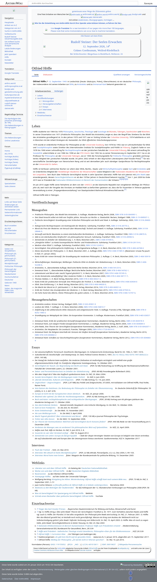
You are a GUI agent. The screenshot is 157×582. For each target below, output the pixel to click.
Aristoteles (81, 84)
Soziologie (102, 131)
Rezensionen (40, 474)
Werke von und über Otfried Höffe (49, 471)
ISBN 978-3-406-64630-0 (95, 284)
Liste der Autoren (86, 550)
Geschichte (79, 131)
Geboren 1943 (10, 282)
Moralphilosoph (11, 263)
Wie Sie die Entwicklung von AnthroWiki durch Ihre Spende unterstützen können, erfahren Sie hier (78, 23)
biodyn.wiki (137, 14)
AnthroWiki (14, 3)
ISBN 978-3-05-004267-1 (140, 326)
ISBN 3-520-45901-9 (87, 304)
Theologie (89, 131)
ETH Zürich (85, 153)
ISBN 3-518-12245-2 (94, 245)
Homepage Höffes (43, 476)
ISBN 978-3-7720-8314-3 (103, 329)
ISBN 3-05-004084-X (136, 323)
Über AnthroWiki (21, 578)
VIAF (104, 544)
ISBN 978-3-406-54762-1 (118, 270)
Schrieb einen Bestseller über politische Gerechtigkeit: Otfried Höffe (64, 496)
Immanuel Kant (99, 84)
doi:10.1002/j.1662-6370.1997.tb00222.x (130, 354)
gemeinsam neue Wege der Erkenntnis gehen (91, 11)
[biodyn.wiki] (126, 14)
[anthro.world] (101, 14)
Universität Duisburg (95, 144)
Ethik (71, 84)
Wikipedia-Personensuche (130, 544)
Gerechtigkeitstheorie (64, 177)
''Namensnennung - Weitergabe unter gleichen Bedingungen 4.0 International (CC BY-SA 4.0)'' (77, 569)
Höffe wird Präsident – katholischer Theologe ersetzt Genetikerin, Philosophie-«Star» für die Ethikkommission (84, 531)
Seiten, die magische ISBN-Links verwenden (13, 290)
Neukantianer (10, 274)
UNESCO (88, 184)
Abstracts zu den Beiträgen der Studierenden (54, 487)
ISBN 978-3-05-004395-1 (126, 214)
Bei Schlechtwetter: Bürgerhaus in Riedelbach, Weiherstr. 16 (96, 54)
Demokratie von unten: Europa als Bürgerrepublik (56, 435)
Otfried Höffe (93, 548)
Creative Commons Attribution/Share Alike (48, 550)
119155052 (61, 544)
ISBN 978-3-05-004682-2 (45, 335)
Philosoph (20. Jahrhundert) (11, 254)
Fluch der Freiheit (42, 450)
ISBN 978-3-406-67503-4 (119, 290)
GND (53, 544)
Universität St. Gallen (48, 164)
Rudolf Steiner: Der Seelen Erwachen (96, 42)
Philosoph (136, 81)
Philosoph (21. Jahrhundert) (11, 259)
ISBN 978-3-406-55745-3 (115, 273)
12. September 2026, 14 (96, 46)
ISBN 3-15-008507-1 (140, 217)
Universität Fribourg (117, 150)
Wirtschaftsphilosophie (113, 169)
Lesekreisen (83, 20)
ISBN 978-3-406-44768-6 (133, 248)
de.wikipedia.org (123, 548)
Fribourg (126, 147)
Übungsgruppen (96, 20)
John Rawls (141, 174)
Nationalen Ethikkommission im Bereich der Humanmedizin (82, 180)
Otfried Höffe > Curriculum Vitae (52, 534)
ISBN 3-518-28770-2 (120, 225)
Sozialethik (37, 153)
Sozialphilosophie (44, 147)
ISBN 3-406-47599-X (104, 239)
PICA (70, 544)
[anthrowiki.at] (75, 14)
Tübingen (121, 131)
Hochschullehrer (12, 277)
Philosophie (68, 131)
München (146, 131)
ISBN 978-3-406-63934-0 (126, 281)
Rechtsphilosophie (73, 150)
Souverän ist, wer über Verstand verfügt (51, 433)
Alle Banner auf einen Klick (91, 36)
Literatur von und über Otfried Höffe (50, 468)
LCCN (85, 544)
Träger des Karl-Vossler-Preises (52, 509)
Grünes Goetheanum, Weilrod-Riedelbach (96, 50)
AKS (76, 544)
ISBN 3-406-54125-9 (112, 267)
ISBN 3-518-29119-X (131, 242)
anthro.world (113, 14)
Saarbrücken (131, 131)
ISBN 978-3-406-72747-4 (124, 293)
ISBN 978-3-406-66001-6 (110, 287)
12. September (55, 81)
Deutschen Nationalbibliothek (94, 468)
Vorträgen (108, 20)
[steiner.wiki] (86, 17)
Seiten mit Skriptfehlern (10, 250)
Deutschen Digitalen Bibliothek (85, 471)
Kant (131, 169)
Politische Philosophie (122, 156)
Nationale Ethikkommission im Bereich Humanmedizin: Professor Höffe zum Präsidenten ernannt (79, 525)
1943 (64, 81)
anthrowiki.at (88, 14)
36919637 (111, 544)
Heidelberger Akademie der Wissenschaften (77, 171)
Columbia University (119, 137)
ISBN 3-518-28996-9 (125, 237)
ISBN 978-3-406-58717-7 (117, 276)
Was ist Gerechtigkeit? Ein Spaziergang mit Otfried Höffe (59, 493)
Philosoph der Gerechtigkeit (10, 270)
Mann (7, 285)
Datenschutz (7, 578)
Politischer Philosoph (13, 266)
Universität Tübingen (71, 156)
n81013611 (93, 544)
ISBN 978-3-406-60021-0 (90, 279)
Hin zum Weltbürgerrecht (45, 413)
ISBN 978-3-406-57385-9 (113, 251)
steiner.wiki (97, 17)
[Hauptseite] (14, 10)
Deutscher (9, 280)
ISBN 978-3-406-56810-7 (94, 307)
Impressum (35, 578)
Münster (112, 131)
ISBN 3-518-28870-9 (137, 234)
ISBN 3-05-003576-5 (135, 321)
